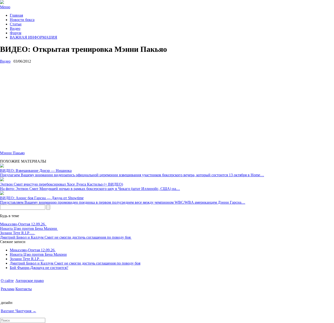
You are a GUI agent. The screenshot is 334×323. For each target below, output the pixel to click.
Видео (15, 28)
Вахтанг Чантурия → (18, 311)
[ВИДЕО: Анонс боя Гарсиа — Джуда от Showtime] (2, 193)
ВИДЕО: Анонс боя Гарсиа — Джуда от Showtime (42, 198)
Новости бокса (22, 20)
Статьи (16, 24)
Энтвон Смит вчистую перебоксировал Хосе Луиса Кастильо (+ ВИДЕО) (61, 184)
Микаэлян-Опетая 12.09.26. (23, 224)
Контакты (23, 289)
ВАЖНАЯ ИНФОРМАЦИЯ (33, 37)
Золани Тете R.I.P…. (17, 233)
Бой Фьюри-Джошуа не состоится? (39, 268)
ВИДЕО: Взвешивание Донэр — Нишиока (36, 170)
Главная (16, 15)
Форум (15, 33)
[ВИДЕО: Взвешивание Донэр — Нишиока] (2, 166)
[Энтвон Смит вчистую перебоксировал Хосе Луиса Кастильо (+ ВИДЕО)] (2, 180)
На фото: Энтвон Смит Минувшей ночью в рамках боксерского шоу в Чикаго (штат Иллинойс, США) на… (90, 189)
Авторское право (29, 280)
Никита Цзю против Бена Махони (29, 228)
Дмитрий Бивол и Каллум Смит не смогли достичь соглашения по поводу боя (66, 237)
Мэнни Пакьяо (12, 153)
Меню (5, 7)
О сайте (7, 280)
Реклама (7, 289)
